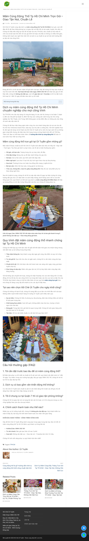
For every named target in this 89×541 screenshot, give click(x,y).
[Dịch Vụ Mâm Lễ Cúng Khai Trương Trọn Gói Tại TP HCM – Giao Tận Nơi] (54, 484)
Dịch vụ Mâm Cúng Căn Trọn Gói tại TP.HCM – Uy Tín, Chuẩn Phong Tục (12, 496)
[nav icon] (83, 4)
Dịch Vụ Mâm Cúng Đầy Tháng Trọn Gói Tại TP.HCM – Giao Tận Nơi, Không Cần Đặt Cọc (32, 492)
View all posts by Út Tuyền (20, 452)
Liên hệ (26, 520)
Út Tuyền (7, 23)
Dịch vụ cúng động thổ (28, 23)
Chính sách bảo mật (30, 524)
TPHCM (12, 444)
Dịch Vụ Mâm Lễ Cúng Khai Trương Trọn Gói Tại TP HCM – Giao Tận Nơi (54, 493)
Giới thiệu (27, 516)
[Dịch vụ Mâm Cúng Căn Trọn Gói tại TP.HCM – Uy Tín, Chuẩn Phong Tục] (12, 486)
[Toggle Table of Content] (59, 101)
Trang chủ (6, 9)
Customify (39, 538)
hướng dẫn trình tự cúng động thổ (42, 134)
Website (31, 452)
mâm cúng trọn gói (51, 280)
